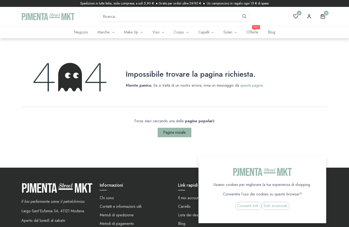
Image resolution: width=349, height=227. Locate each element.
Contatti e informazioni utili (120, 206)
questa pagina (251, 85)
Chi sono (107, 198)
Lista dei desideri (191, 215)
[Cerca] (244, 16)
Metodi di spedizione (117, 215)
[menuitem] (80, 32)
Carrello (184, 206)
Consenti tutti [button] (248, 205)
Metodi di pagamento (117, 223)
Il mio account (189, 198)
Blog (181, 223)
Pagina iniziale (174, 132)
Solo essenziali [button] (275, 205)
